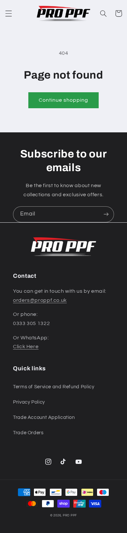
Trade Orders (28, 432)
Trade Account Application (44, 417)
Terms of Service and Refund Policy (53, 386)
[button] (8, 13)
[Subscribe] (106, 214)
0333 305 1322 (31, 323)
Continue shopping (64, 100)
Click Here (25, 346)
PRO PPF (70, 515)
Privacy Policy (29, 402)
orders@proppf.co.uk (40, 300)
